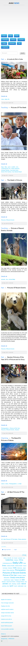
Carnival (20, 558)
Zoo (7, 279)
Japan (24, 568)
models (13, 167)
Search (22, 53)
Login (15, 549)
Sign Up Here (7, 549)
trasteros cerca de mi (6, 619)
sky (8, 586)
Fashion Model (10, 565)
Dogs (2, 167)
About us (3, 634)
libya (6, 167)
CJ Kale (19, 483)
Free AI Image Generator (7, 602)
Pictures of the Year (15, 428)
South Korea (7, 580)
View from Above (10, 581)
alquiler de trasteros (6, 599)
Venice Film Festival (6, 171)
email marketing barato (7, 622)
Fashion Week (18, 565)
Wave (6, 483)
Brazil (15, 558)
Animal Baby (12, 279)
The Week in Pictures (14, 180)
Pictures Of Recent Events (16, 288)
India (14, 568)
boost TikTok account (6, 625)
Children (16, 560)
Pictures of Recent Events (7, 220)
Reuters (17, 429)
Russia (24, 575)
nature (2, 483)
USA (23, 580)
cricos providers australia (7, 629)
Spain (12, 580)
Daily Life (7, 99)
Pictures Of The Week (18, 107)
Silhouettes (7, 577)
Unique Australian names (7, 612)
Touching (4, 107)
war (25, 586)
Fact (2, 59)
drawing (14, 583)
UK (2, 539)
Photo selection (15, 168)
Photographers (5, 428)
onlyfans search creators (7, 609)
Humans (10, 568)
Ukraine (4, 581)
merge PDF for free (6, 616)
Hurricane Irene (14, 170)
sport (9, 167)
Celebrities (9, 560)
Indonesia (19, 568)
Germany (5, 568)
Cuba (2, 99)
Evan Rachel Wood (16, 171)
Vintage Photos (20, 581)
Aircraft (9, 558)
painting (4, 586)
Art (13, 558)
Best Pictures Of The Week (10, 539)
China (21, 560)
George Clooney (5, 170)
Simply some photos (17, 577)
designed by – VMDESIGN (7, 638)
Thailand (16, 580)
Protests (19, 575)
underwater (21, 586)
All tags (24, 555)
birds (10, 583)
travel (15, 586)
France (24, 565)
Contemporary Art (5, 168)
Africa (5, 558)
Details (3, 96)
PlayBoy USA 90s (5, 606)
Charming (4, 438)
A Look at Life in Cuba (15, 59)
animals (3, 279)
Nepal (4, 570)
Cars (17, 167)
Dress (4, 565)
